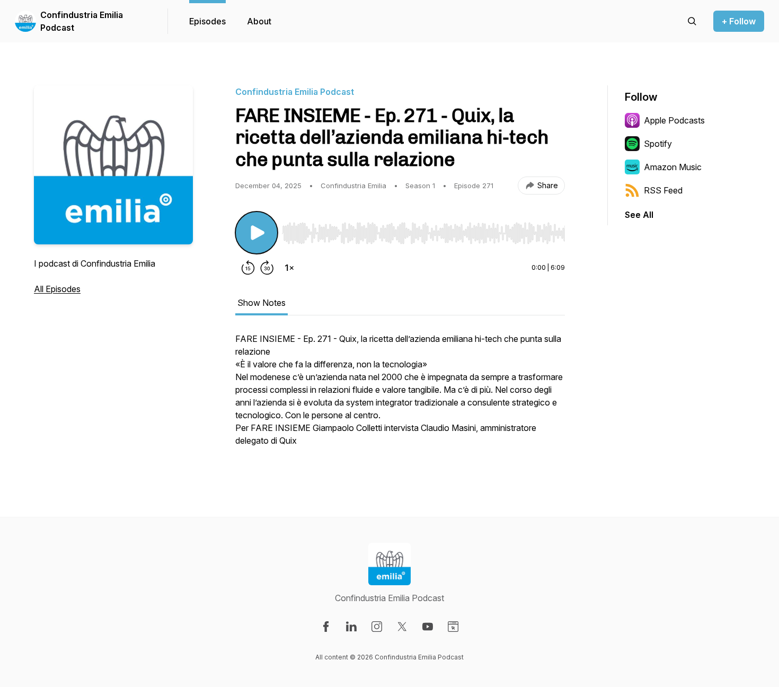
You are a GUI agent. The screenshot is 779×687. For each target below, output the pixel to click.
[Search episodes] (692, 21)
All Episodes (57, 289)
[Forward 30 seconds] (267, 267)
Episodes (207, 21)
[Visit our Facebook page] (326, 626)
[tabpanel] (400, 394)
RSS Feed (663, 190)
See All (639, 214)
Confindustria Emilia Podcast (81, 21)
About (259, 21)
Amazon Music (673, 167)
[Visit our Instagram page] (376, 626)
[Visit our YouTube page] (427, 626)
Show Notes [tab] (261, 302)
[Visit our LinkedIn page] (351, 626)
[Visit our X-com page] (402, 626)
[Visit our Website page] (453, 626)
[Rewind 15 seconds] (248, 267)
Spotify (658, 143)
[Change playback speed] (289, 267)
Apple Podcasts (674, 120)
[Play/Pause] (256, 233)
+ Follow (739, 21)
